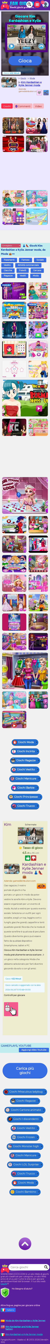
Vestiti (23, 275)
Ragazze (8, 275)
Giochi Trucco (26, 805)
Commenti (23, 106)
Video (38, 106)
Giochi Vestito (26, 769)
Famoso (25, 260)
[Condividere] (46, 92)
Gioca (25, 60)
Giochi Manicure (26, 778)
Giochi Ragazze (26, 760)
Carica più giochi (25, 1070)
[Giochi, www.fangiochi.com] (18, 5)
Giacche (8, 270)
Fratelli (22, 270)
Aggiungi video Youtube (33, 1050)
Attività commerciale (28, 265)
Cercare (37, 270)
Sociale (40, 260)
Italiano (10, 1310)
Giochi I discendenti (26, 1118)
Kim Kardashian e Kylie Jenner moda (24, 1334)
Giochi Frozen (26, 1137)
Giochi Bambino (26, 1191)
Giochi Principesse (26, 796)
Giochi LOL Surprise (26, 1164)
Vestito (7, 265)
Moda (36, 275)
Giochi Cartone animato (26, 1109)
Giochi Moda (26, 742)
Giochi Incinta (26, 751)
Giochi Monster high (26, 1146)
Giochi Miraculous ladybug (26, 1091)
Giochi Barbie (25, 787)
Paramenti (9, 260)
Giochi (7, 106)
